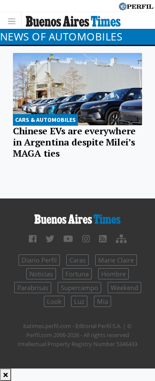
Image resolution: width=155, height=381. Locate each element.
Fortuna (77, 273)
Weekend (124, 287)
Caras (77, 260)
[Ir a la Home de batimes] (77, 218)
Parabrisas (32, 287)
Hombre (113, 273)
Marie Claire (116, 260)
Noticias (41, 273)
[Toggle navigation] (14, 20)
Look (54, 301)
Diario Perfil (39, 260)
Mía (102, 301)
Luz (79, 301)
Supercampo (79, 287)
